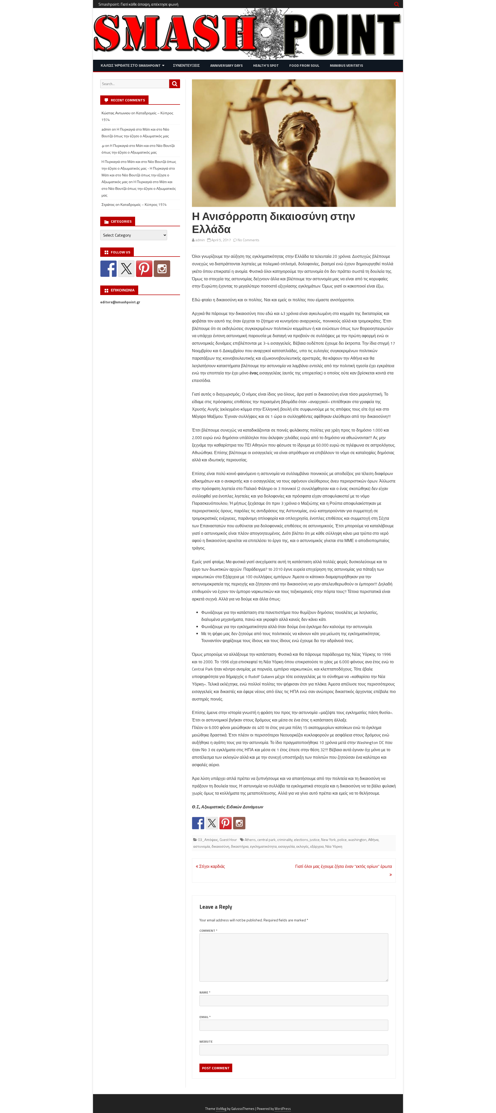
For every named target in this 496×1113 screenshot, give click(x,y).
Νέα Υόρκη (333, 846)
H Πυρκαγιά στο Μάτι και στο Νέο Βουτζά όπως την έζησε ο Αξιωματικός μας (139, 188)
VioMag (221, 1108)
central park (266, 839)
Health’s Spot (266, 65)
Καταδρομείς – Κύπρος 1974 (143, 204)
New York (328, 839)
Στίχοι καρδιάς (211, 866)
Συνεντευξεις (186, 65)
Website (206, 1041)
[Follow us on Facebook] (198, 823)
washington (357, 839)
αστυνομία (201, 846)
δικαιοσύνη (220, 846)
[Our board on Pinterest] (225, 823)
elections (301, 839)
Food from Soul (304, 65)
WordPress (283, 1108)
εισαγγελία (286, 846)
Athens (250, 839)
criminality (284, 839)
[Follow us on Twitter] (212, 823)
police (342, 839)
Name (204, 992)
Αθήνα (373, 839)
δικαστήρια (240, 846)
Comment (208, 930)
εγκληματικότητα (263, 846)
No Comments (248, 240)
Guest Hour (228, 839)
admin (200, 240)
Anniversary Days (226, 65)
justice (315, 839)
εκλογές (302, 846)
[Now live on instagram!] (239, 823)
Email (205, 1016)
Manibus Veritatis (346, 65)
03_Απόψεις (208, 839)
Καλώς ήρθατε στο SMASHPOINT (131, 65)
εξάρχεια (317, 846)
